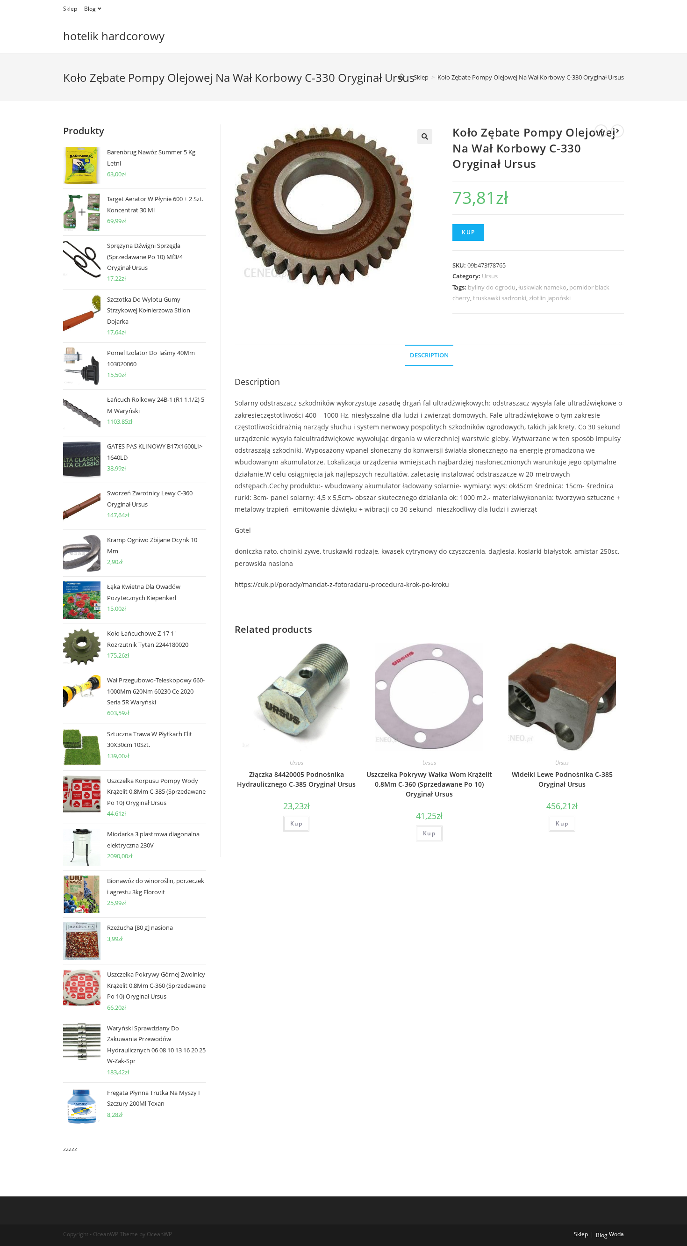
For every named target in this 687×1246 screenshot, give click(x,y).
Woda (616, 1234)
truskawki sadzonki (499, 298)
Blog (90, 9)
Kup (468, 232)
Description (429, 355)
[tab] (429, 355)
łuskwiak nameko (542, 287)
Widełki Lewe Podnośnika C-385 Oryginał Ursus (562, 779)
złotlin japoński (550, 298)
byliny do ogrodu (491, 287)
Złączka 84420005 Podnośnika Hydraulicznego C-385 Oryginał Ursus (296, 779)
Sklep (70, 9)
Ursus (490, 276)
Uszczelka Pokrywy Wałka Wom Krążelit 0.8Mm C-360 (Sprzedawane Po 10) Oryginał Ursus (429, 784)
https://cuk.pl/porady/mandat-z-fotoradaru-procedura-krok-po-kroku (342, 584)
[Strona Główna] (402, 77)
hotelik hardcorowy (114, 35)
